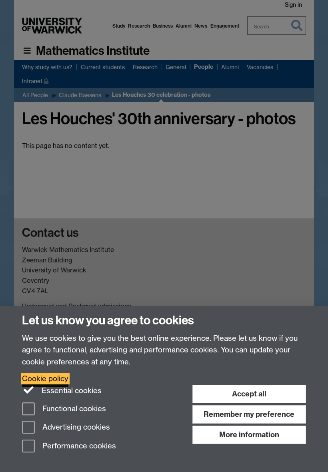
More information (249, 434)
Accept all (249, 393)
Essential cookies (71, 390)
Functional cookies (73, 408)
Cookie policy (45, 378)
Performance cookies (78, 446)
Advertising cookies (75, 427)
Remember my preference (249, 414)
